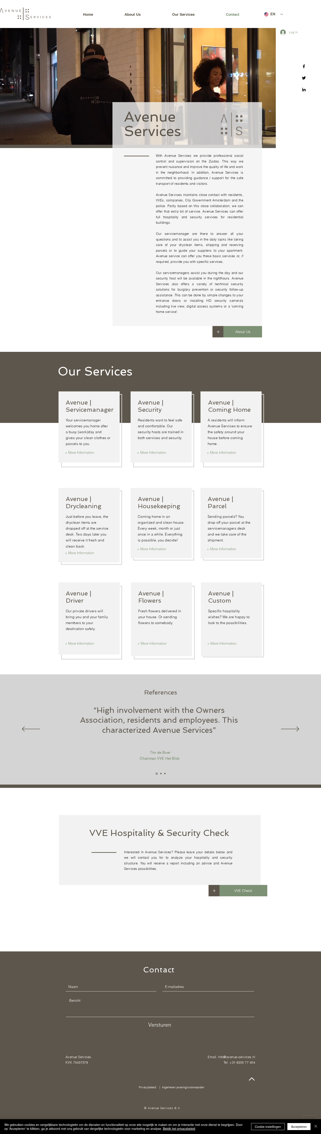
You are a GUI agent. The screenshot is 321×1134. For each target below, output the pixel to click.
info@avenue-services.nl (236, 1057)
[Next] (290, 729)
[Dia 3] (165, 773)
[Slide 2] (161, 773)
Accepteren (299, 1126)
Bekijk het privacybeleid (179, 1128)
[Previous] (31, 729)
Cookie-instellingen (268, 1126)
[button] (214, 890)
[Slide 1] (157, 774)
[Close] (315, 1127)
